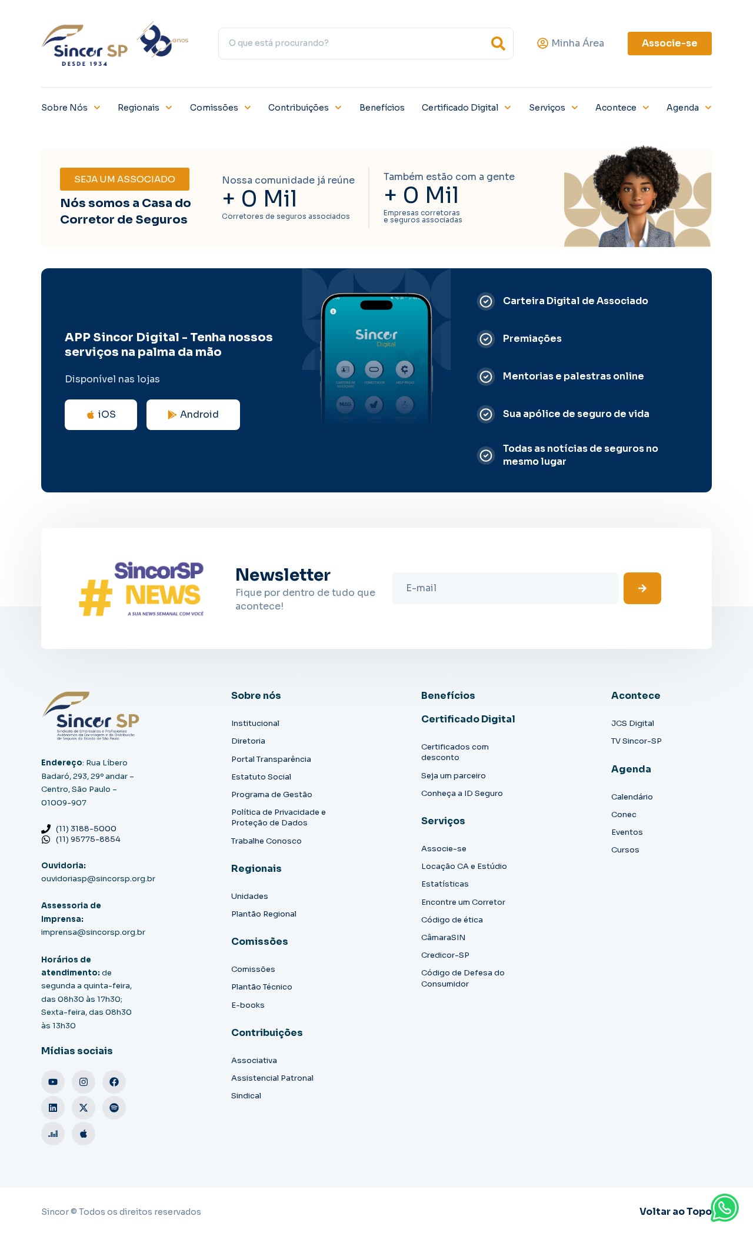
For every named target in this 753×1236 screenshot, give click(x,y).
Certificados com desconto (455, 752)
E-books (248, 1005)
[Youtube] (53, 1082)
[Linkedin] (53, 1108)
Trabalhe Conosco (266, 841)
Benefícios (382, 107)
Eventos (627, 832)
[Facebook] (114, 1082)
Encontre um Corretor (463, 902)
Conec (624, 814)
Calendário (632, 797)
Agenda (683, 107)
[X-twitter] (83, 1108)
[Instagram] (83, 1082)
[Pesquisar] (498, 43)
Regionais (138, 107)
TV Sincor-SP (636, 741)
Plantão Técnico (261, 987)
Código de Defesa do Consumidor (463, 978)
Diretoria (248, 741)
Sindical (246, 1096)
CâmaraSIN (443, 937)
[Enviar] (642, 588)
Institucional (255, 723)
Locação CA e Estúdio (464, 866)
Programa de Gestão (271, 794)
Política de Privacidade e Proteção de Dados (278, 817)
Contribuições (298, 107)
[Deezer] (53, 1133)
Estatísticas (445, 884)
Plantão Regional (263, 914)
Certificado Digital (460, 107)
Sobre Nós (64, 107)
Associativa (254, 1060)
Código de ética (452, 920)
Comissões (214, 107)
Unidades (249, 896)
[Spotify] (114, 1108)
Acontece (616, 107)
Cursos (625, 850)
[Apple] (83, 1133)
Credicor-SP (445, 955)
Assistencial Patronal (272, 1078)
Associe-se (444, 849)
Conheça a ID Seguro (462, 793)
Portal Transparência (271, 759)
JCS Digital (632, 723)
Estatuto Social (261, 777)
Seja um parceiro (453, 776)
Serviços (547, 107)
